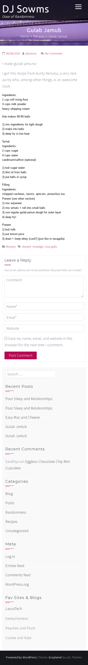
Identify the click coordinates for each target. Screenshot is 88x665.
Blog (9, 493)
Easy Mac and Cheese (22, 417)
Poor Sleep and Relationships (28, 398)
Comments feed (18, 574)
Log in (10, 556)
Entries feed (14, 565)
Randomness (15, 512)
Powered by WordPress (21, 657)
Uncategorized (17, 530)
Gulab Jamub (16, 426)
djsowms (31, 53)
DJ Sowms (25, 8)
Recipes (11, 246)
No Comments (53, 53)
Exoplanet (55, 657)
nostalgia (38, 246)
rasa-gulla (51, 246)
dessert (26, 246)
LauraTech (13, 608)
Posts (9, 502)
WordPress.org (17, 584)
